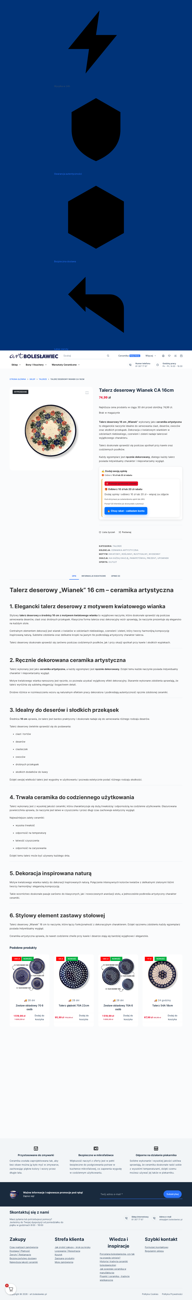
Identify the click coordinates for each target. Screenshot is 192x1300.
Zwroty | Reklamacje (20, 1254)
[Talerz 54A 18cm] (120, 974)
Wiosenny (154, 554)
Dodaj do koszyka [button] (41, 1017)
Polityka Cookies (150, 1294)
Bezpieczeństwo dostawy (23, 1258)
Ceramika (129, 355)
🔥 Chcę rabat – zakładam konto (126, 510)
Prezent (151, 558)
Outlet (113, 562)
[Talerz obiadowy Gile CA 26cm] (164, 974)
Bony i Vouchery (35, 364)
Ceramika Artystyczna (124, 550)
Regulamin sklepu (154, 1251)
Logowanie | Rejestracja (67, 1251)
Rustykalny (141, 554)
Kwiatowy (114, 554)
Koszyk (58, 1254)
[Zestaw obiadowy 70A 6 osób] (75, 974)
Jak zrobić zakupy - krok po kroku (72, 1247)
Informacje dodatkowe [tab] (94, 576)
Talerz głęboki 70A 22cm (31, 1005)
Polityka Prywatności (172, 1294)
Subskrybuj (172, 1194)
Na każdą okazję (119, 558)
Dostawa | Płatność (20, 1251)
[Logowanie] (163, 356)
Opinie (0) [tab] (115, 576)
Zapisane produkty (64, 1258)
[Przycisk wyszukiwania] (108, 355)
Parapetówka (138, 558)
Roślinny (127, 554)
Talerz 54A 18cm (120, 1005)
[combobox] (84, 355)
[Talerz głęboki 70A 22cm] (31, 974)
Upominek (163, 558)
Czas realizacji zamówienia (24, 1247)
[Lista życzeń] (169, 356)
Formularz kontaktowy (156, 1247)
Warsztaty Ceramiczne (64, 364)
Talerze (117, 546)
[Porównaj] (175, 356)
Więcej (149, 355)
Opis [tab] (74, 576)
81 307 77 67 (141, 366)
